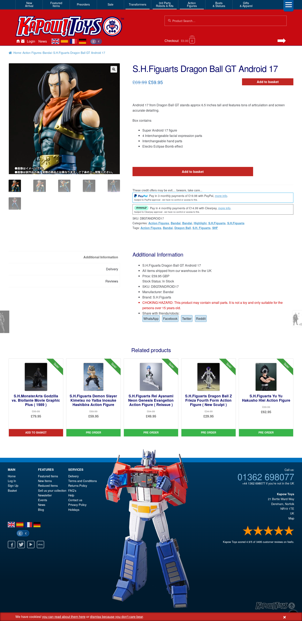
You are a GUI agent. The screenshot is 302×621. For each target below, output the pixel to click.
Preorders (83, 4)
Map (291, 518)
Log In (12, 481)
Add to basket (268, 81)
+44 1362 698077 (253, 483)
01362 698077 (265, 476)
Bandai (47, 53)
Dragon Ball (182, 228)
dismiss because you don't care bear (116, 616)
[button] (114, 69)
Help (71, 495)
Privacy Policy (77, 504)
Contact (22, 41)
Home (17, 41)
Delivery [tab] (112, 269)
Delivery (73, 476)
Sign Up (13, 485)
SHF (215, 228)
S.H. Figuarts (201, 228)
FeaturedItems (56, 4)
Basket (12, 490)
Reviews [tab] (111, 281)
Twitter (186, 318)
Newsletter (45, 495)
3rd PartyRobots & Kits (164, 4)
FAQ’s (72, 490)
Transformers (137, 4)
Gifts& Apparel (246, 4)
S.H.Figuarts (217, 223)
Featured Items (48, 476)
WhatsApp (151, 318)
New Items (45, 481)
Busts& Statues (219, 4)
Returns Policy (77, 485)
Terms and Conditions (82, 481)
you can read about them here (63, 616)
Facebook (170, 318)
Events (42, 500)
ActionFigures (192, 4)
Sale (110, 4)
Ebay (40, 544)
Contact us (75, 500)
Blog (41, 509)
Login (31, 41)
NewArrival (29, 4)
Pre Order (93, 432)
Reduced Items (48, 485)
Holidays (73, 509)
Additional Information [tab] (100, 257)
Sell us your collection (52, 490)
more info (221, 196)
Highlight (200, 223)
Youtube (31, 544)
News (42, 41)
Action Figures (32, 53)
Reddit (201, 318)
